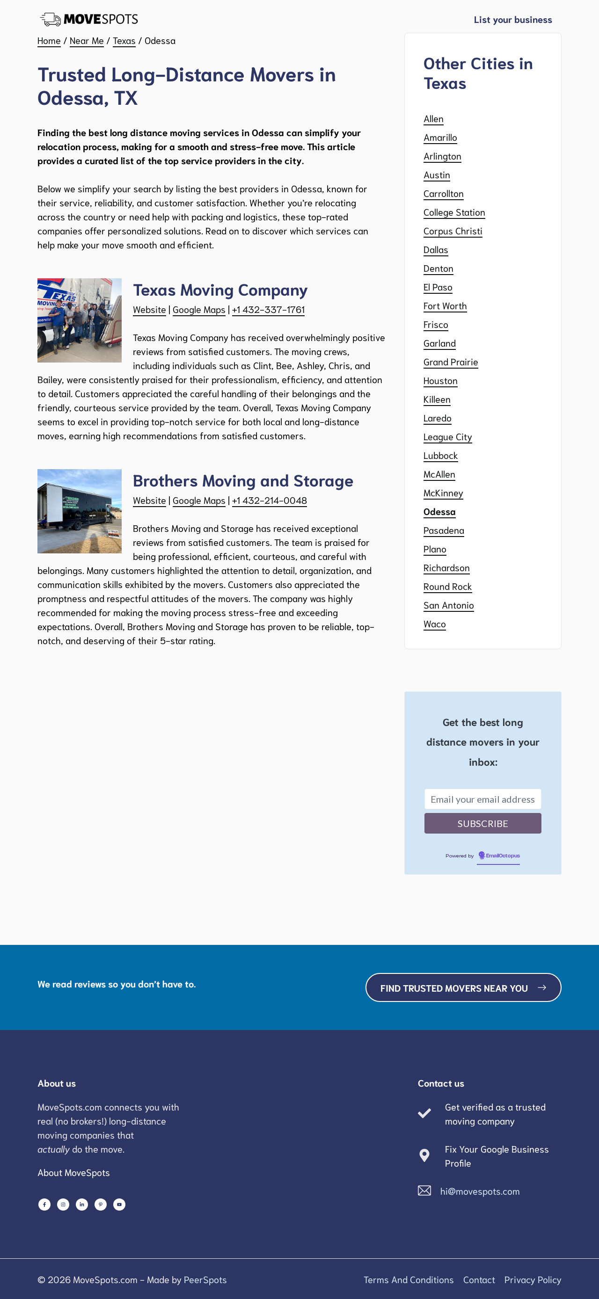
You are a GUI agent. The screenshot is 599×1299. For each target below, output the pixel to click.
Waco (435, 623)
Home (49, 40)
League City (448, 436)
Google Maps (199, 309)
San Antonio (449, 604)
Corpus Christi (453, 230)
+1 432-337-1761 (268, 309)
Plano (435, 548)
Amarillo (440, 137)
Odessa (440, 511)
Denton (438, 267)
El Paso (438, 286)
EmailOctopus (503, 856)
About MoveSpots (73, 1172)
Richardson (447, 567)
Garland (440, 342)
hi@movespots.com (480, 1190)
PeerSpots (205, 1279)
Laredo (438, 417)
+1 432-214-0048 (269, 499)
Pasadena (444, 529)
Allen (434, 118)
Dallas (436, 249)
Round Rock (448, 586)
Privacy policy (533, 1279)
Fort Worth (445, 305)
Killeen (437, 398)
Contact (479, 1279)
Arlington (442, 155)
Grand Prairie (451, 361)
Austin (437, 174)
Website (149, 309)
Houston (441, 380)
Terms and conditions (409, 1279)
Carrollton (444, 193)
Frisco (436, 324)
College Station (454, 211)
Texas (124, 40)
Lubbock (441, 455)
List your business (513, 19)
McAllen (439, 473)
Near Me (87, 40)
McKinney (443, 492)
